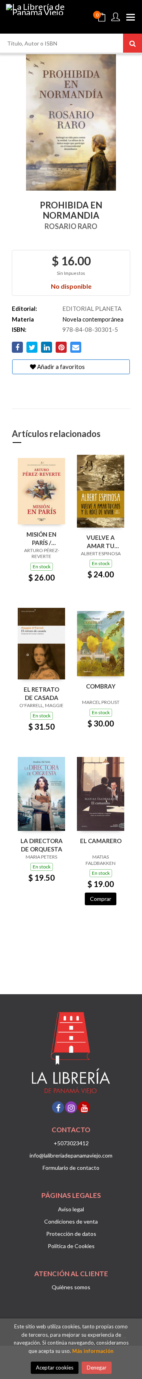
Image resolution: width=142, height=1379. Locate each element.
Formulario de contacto (71, 1167)
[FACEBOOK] (58, 1107)
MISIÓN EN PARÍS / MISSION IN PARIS (41, 538)
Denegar (96, 1367)
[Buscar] (132, 43)
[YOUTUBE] (84, 1107)
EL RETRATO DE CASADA (41, 693)
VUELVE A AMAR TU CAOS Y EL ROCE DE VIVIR (100, 541)
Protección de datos (71, 1233)
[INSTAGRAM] (71, 1107)
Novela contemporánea (92, 319)
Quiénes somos (71, 1287)
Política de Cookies (71, 1246)
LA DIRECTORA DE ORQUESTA (42, 845)
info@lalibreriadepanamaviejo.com (71, 1155)
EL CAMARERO (100, 840)
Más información (93, 1351)
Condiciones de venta (71, 1221)
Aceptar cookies (54, 1367)
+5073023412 (71, 1143)
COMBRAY (101, 686)
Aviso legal (71, 1209)
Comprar (100, 898)
